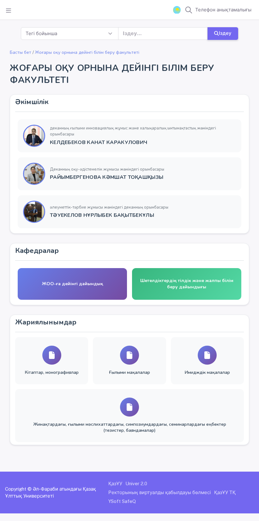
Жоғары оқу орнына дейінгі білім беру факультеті (87, 52)
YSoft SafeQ (122, 501)
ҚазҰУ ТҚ (225, 492)
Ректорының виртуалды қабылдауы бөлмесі (159, 492)
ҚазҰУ (115, 483)
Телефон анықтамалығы (223, 9)
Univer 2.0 (136, 483)
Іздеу (225, 33)
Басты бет (20, 52)
